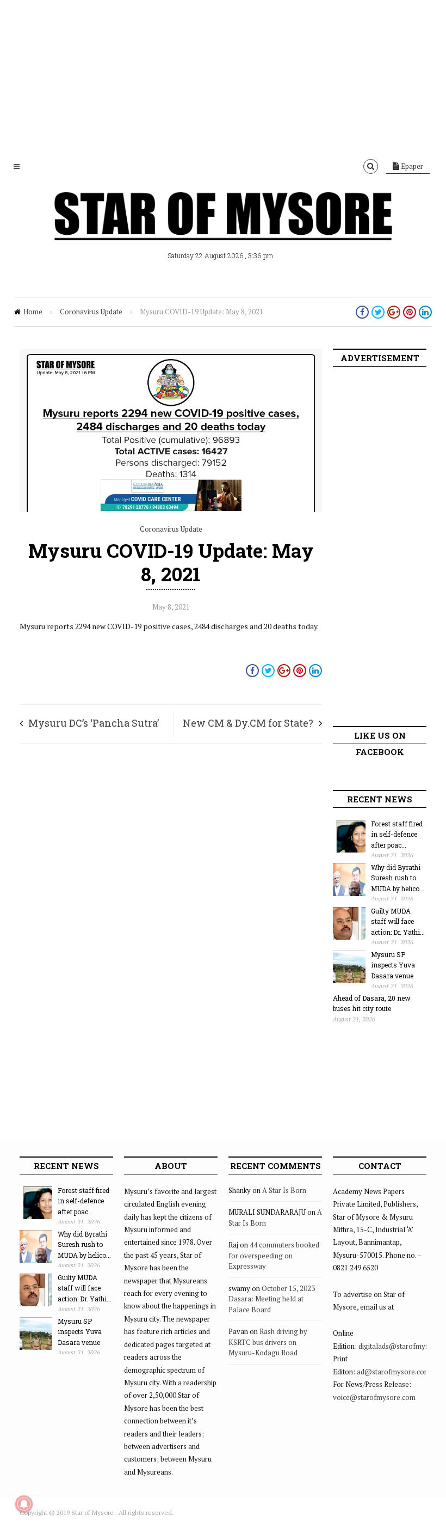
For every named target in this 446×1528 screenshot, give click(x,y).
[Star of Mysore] (223, 228)
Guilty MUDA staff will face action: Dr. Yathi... (398, 921)
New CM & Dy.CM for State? (248, 722)
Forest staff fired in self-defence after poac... (397, 834)
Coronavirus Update (91, 311)
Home (32, 311)
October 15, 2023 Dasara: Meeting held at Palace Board (271, 1298)
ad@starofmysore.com (393, 1372)
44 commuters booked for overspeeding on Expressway (273, 1255)
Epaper (411, 166)
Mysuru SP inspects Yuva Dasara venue (393, 965)
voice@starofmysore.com (374, 1397)
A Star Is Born (284, 1190)
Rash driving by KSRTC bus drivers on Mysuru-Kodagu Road (267, 1341)
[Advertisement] (223, 76)
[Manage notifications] (24, 1504)
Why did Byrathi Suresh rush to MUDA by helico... (397, 878)
